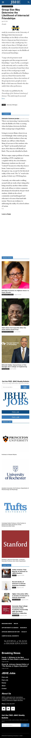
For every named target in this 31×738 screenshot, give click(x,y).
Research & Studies (7, 6)
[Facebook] (13, 708)
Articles (14, 575)
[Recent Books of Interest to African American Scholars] (6, 585)
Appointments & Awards (7, 294)
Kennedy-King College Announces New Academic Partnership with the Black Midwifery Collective (20, 609)
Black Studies (16, 615)
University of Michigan (12, 104)
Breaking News (5, 368)
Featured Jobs (7, 421)
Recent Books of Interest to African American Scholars (18, 583)
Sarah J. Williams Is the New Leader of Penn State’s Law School (15, 658)
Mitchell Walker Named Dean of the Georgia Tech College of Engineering (14, 366)
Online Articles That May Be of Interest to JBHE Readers (19, 571)
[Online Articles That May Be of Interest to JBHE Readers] (6, 573)
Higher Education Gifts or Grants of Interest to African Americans (20, 595)
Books (14, 587)
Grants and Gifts (16, 599)
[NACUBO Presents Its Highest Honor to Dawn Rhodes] (15, 275)
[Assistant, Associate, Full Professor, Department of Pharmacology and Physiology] (15, 472)
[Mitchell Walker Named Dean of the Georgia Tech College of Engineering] (15, 349)
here (3, 98)
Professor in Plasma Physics (9, 454)
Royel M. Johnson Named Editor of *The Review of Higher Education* (15, 665)
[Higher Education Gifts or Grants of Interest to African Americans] (6, 597)
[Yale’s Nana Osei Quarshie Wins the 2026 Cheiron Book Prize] (15, 312)
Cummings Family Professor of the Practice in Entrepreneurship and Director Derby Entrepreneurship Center (14, 525)
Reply (3, 208)
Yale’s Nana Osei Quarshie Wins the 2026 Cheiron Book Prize (14, 328)
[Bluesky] (4, 708)
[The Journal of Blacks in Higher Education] (15, 2)
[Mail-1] (8, 708)
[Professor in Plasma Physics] (15, 439)
